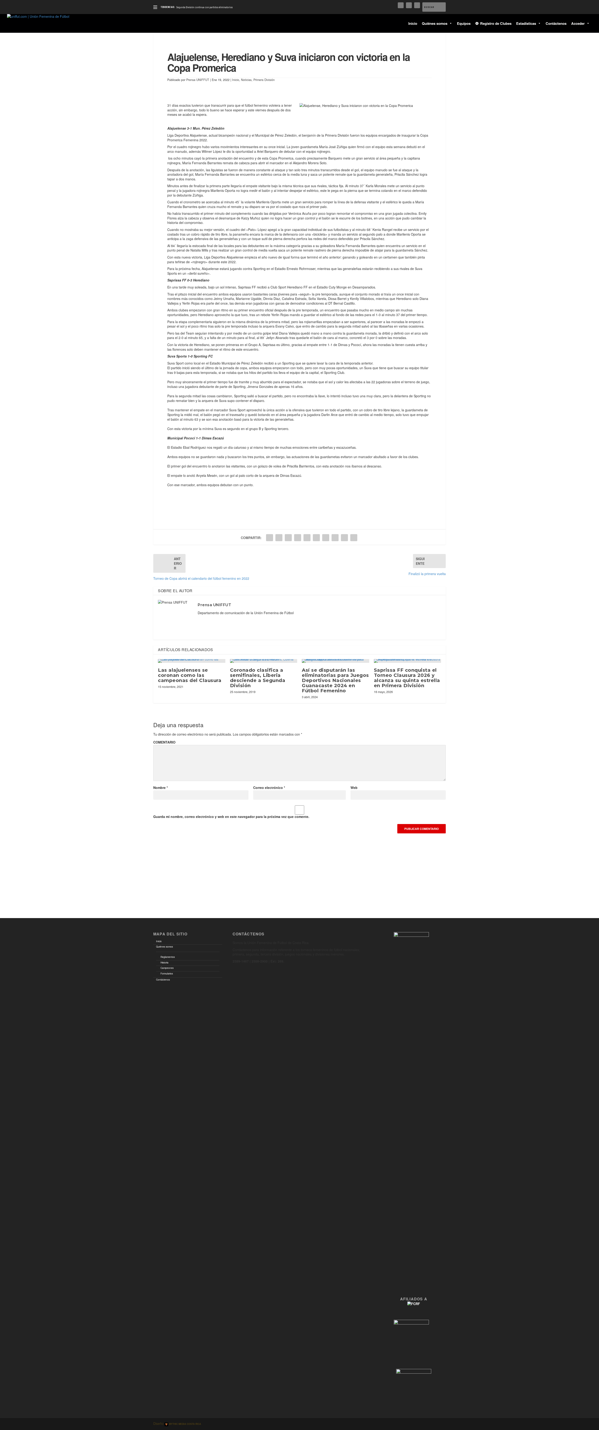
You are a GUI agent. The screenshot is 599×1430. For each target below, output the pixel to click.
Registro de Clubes (495, 23)
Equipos (464, 23)
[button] (449, 23)
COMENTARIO (164, 742)
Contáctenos (556, 23)
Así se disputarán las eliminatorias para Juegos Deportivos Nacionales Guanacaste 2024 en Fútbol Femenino (335, 680)
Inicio (412, 23)
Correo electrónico (269, 787)
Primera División (264, 80)
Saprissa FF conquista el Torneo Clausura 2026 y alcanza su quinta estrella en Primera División (407, 677)
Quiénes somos (434, 23)
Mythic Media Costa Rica (184, 1424)
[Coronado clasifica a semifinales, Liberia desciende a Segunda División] (263, 661)
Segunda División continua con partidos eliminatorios (204, 7)
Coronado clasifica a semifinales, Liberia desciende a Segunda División (257, 677)
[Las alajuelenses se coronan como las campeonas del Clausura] (191, 661)
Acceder (578, 23)
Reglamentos (168, 957)
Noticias (246, 80)
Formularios (167, 973)
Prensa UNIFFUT (197, 80)
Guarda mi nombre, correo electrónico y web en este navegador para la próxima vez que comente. (231, 816)
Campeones (167, 968)
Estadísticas (526, 23)
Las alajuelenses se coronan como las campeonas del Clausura (189, 675)
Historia (164, 962)
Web (354, 787)
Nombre (160, 787)
